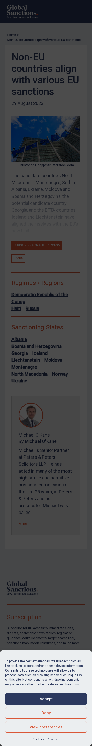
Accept (46, 699)
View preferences (46, 727)
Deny (46, 713)
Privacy (52, 739)
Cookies (38, 739)
